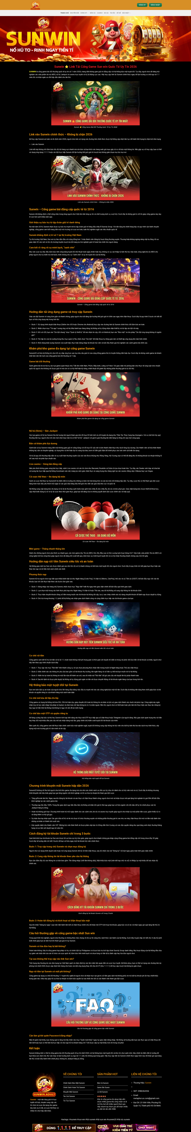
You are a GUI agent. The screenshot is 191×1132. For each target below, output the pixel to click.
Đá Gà (106, 13)
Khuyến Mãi (74, 13)
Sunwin (33, 1099)
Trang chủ (64, 13)
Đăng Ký (84, 13)
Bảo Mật (125, 13)
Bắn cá (93, 13)
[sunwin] (40, 5)
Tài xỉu (112, 13)
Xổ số (119, 13)
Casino (99, 13)
